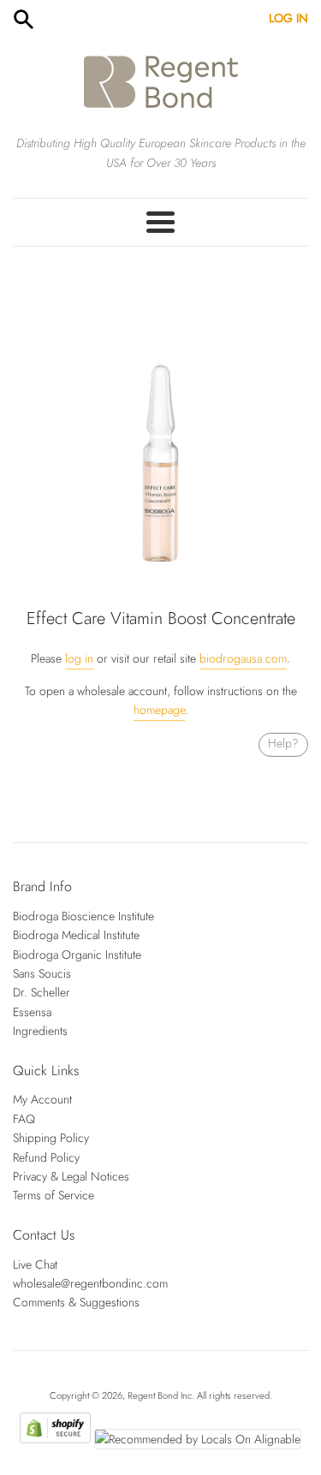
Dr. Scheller (41, 992)
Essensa (32, 1011)
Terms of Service (53, 1195)
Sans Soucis (42, 973)
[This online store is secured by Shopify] (55, 1439)
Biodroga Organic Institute (77, 954)
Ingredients (40, 1030)
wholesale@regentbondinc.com (90, 1283)
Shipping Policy (51, 1137)
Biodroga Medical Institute (76, 934)
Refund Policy (46, 1157)
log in (79, 658)
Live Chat (35, 1264)
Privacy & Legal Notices (71, 1176)
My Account (42, 1099)
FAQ (24, 1118)
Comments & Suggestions (76, 1302)
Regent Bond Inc (160, 1395)
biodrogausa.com (243, 658)
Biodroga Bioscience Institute (83, 916)
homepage (159, 709)
